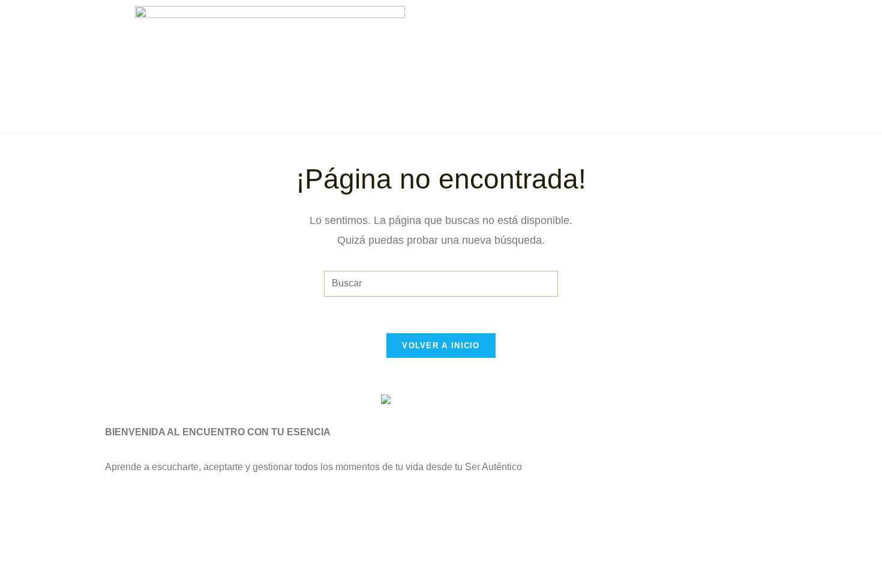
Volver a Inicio (441, 345)
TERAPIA (652, 19)
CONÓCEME (573, 47)
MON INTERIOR (571, 19)
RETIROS (718, 19)
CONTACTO (653, 47)
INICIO (498, 19)
